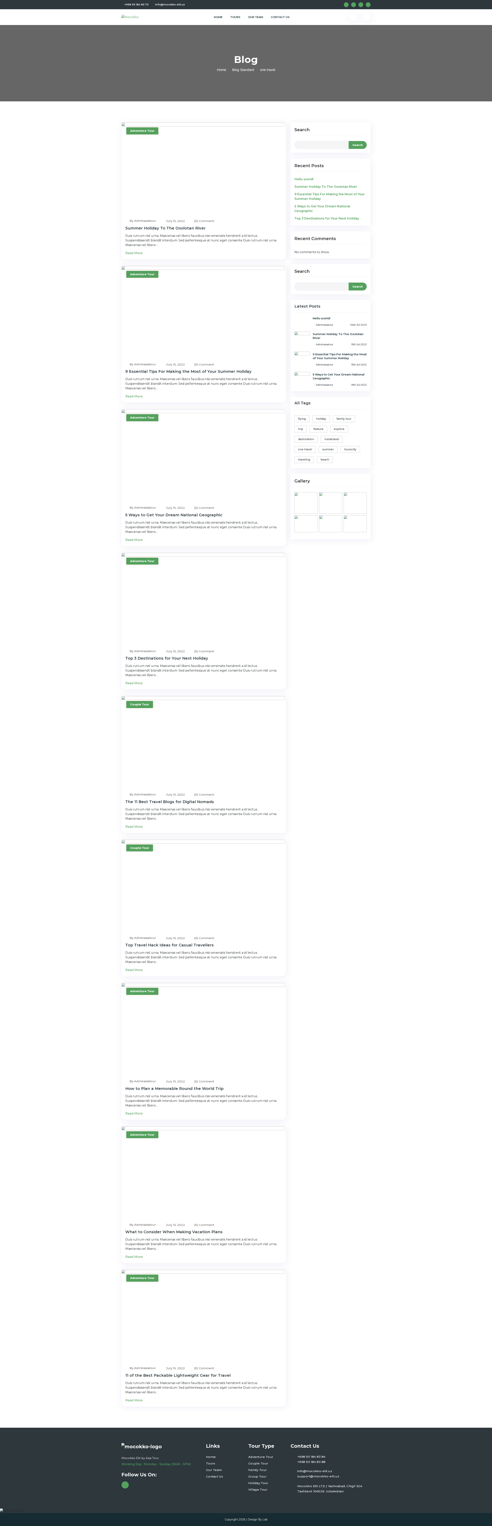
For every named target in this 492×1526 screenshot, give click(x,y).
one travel (305, 449)
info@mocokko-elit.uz (170, 4)
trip (300, 429)
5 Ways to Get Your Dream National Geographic (173, 515)
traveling (304, 459)
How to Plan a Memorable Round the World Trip (174, 1088)
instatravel (331, 439)
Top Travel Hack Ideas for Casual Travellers (169, 945)
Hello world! (303, 179)
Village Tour (258, 1489)
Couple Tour (139, 704)
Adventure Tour (142, 131)
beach (325, 459)
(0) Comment (204, 221)
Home (218, 17)
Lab (265, 1519)
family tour (344, 419)
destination (306, 439)
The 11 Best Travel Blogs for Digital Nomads (169, 801)
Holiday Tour (258, 1483)
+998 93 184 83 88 (311, 1462)
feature (318, 429)
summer (328, 449)
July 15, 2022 (175, 221)
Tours (235, 17)
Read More (134, 253)
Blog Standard (243, 70)
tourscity (350, 449)
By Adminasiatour (142, 221)
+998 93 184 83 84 (311, 1456)
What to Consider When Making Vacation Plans (174, 1232)
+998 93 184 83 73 (136, 4)
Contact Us (280, 17)
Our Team (255, 17)
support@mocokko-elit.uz (318, 1476)
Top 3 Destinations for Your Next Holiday (166, 658)
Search (302, 129)
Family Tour (257, 1470)
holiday (321, 419)
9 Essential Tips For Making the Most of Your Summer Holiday (188, 371)
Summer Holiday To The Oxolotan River (165, 228)
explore (339, 429)
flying (302, 419)
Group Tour (257, 1476)
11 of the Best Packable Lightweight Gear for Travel (178, 1375)
